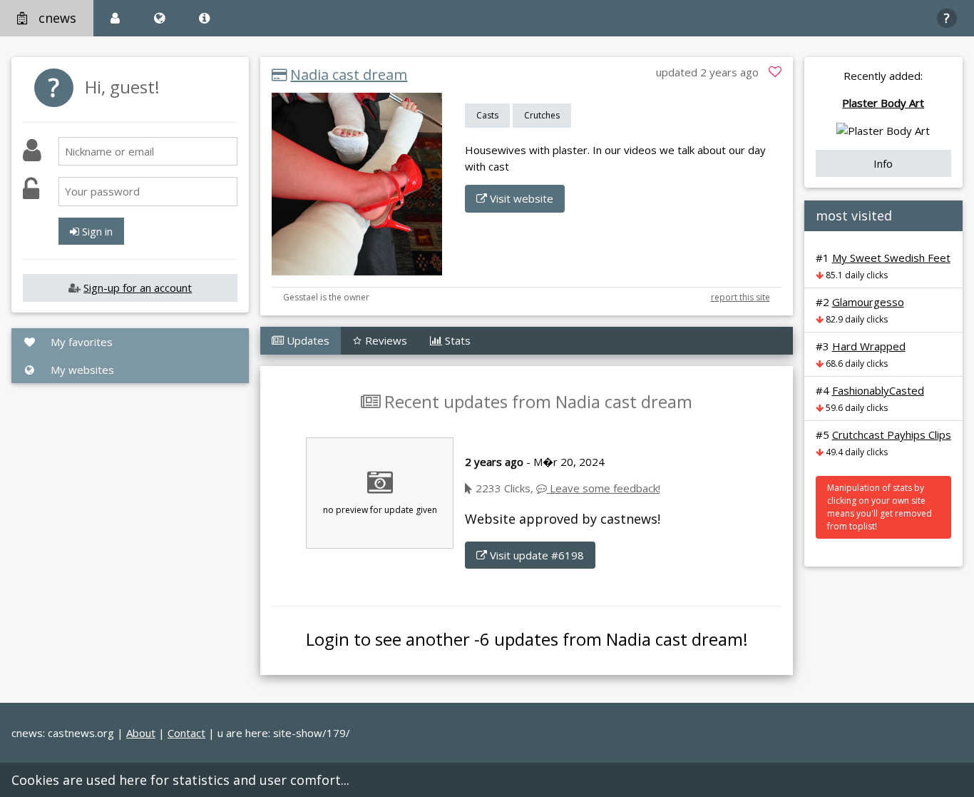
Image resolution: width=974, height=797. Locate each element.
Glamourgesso (868, 302)
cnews (57, 17)
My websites (81, 369)
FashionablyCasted (878, 390)
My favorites (80, 342)
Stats (456, 340)
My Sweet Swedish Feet (891, 257)
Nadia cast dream (348, 74)
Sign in (96, 231)
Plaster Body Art (883, 103)
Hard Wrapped (869, 346)
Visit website (520, 198)
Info (883, 163)
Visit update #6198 (535, 555)
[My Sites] (159, 18)
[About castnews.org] (204, 18)
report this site (740, 297)
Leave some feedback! (603, 488)
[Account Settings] (115, 18)
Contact (186, 733)
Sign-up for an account (137, 287)
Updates (306, 340)
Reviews (384, 340)
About (140, 733)
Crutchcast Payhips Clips (891, 434)
